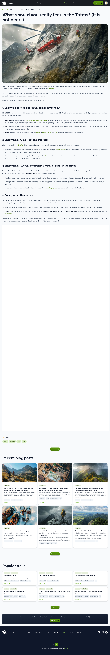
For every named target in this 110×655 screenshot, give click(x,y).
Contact (80, 3)
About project (40, 3)
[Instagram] (102, 632)
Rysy (55, 132)
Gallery (57, 3)
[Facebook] (98, 632)
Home (30, 3)
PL (53, 644)
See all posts (55, 553)
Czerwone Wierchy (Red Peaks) (36, 120)
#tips (19, 441)
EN (56, 644)
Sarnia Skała (46, 132)
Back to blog (55, 449)
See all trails (55, 607)
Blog (65, 3)
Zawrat (47, 156)
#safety (5, 441)
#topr (24, 441)
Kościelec (8, 214)
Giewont (51, 89)
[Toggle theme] (106, 2)
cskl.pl (66, 648)
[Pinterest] (106, 632)
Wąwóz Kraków (61, 149)
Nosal (38, 132)
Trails (72, 3)
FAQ (49, 3)
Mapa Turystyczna (51, 188)
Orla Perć (21, 145)
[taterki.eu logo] (7, 3)
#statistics (12, 441)
